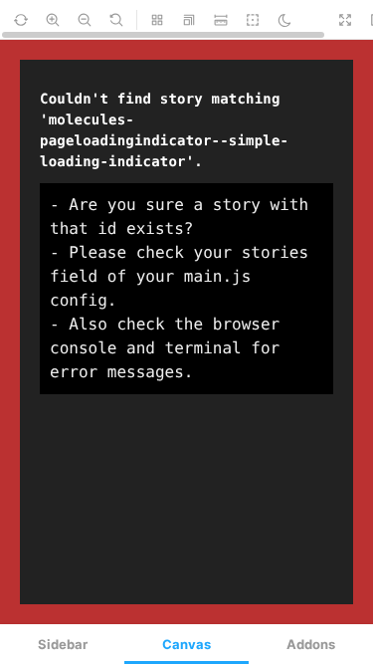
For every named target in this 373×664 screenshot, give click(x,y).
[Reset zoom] (116, 20)
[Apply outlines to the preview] (253, 20)
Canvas (186, 644)
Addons (310, 644)
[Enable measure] (221, 20)
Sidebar (63, 644)
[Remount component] (21, 20)
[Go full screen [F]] (345, 20)
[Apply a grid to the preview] (157, 20)
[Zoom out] (84, 20)
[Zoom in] (53, 20)
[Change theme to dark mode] (284, 20)
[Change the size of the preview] (189, 20)
